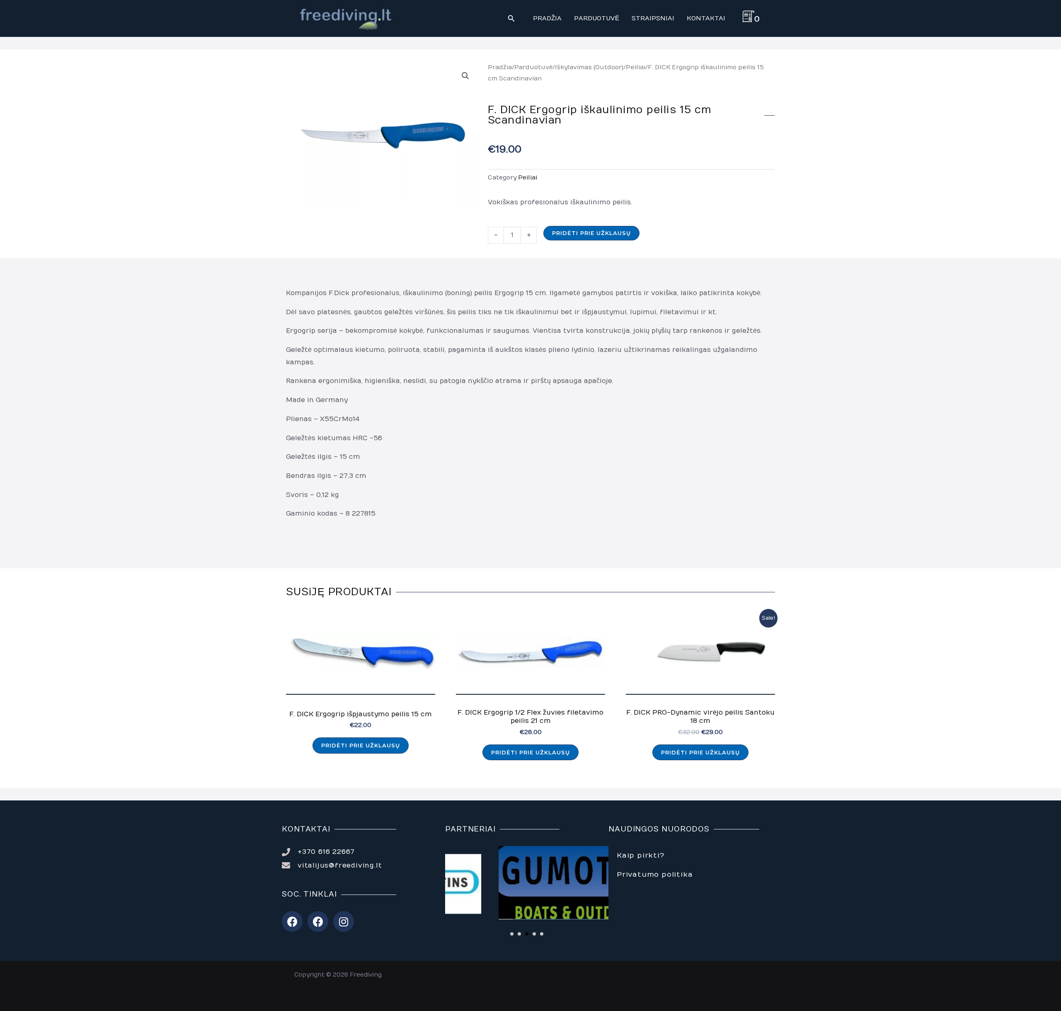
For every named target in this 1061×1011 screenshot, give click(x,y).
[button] (511, 18)
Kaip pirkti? (640, 855)
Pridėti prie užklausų (591, 233)
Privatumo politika (655, 874)
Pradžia (500, 67)
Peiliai (635, 67)
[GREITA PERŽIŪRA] (360, 657)
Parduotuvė (533, 67)
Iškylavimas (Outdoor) (589, 67)
